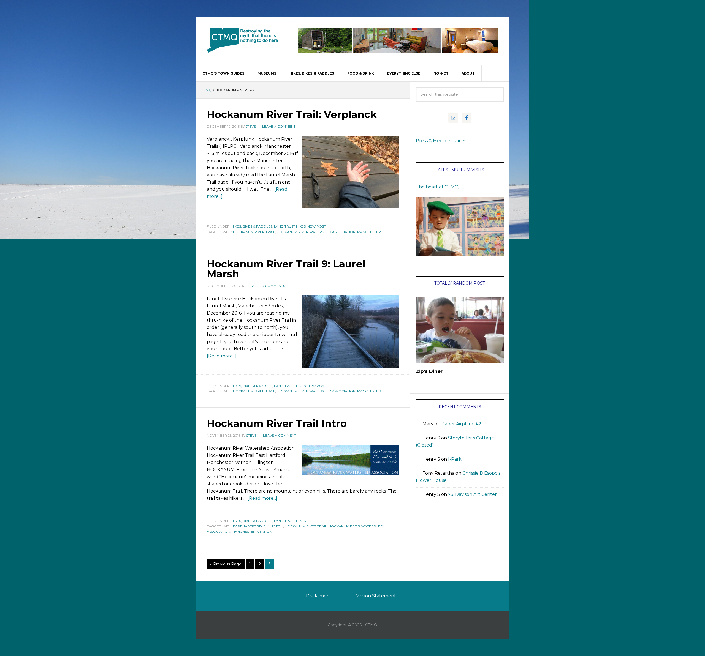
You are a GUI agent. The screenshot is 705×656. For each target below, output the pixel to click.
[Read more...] (222, 356)
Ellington (273, 526)
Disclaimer (317, 595)
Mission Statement (376, 595)
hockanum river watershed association (316, 232)
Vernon (264, 531)
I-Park (455, 459)
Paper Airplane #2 (461, 424)
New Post (316, 226)
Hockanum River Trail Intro (277, 423)
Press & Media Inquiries (441, 140)
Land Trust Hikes (290, 226)
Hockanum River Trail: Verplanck (292, 114)
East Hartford (247, 526)
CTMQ (242, 40)
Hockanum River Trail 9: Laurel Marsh (286, 269)
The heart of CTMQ (437, 187)
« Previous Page (226, 564)
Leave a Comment (278, 126)
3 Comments (273, 286)
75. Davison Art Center (472, 494)
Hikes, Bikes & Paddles (251, 226)
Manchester (369, 232)
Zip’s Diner (429, 371)
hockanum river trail (254, 232)
